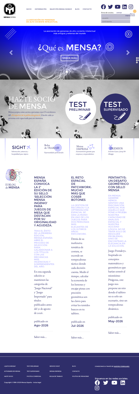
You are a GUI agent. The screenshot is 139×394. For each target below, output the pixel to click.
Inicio (28, 9)
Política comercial (34, 376)
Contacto (87, 9)
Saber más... (40, 337)
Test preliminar (33, 366)
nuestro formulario (121, 366)
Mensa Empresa (55, 371)
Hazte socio (8, 376)
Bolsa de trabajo (56, 376)
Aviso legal (37, 382)
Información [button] (41, 9)
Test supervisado (33, 371)
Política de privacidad (80, 376)
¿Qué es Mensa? (10, 366)
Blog (77, 9)
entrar (119, 13)
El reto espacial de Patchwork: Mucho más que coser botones (81, 189)
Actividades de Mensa (12, 371)
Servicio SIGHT (55, 366)
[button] (60, 16)
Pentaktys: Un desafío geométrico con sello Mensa (118, 184)
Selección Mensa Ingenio (61, 9)
